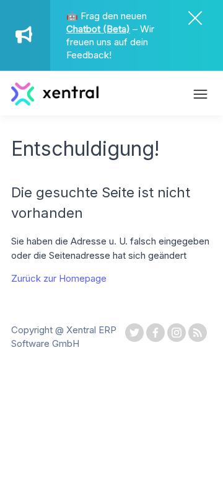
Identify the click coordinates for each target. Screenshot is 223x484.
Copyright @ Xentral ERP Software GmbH (63, 337)
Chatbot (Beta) (98, 29)
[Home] (54, 102)
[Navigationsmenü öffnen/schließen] (200, 95)
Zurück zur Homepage (59, 278)
